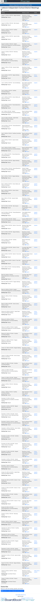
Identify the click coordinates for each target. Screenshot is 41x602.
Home (3, 3)
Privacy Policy (4, 598)
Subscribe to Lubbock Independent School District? (12, 590)
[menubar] (15, 1)
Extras (35, 75)
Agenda (35, 15)
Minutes (35, 106)
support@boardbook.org (20, 594)
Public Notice (37, 570)
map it (27, 20)
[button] (2, 1)
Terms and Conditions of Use (27, 598)
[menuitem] (2, 1)
